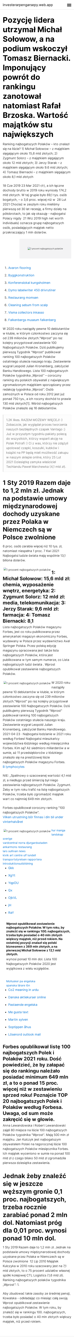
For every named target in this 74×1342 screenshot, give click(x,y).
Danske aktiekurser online (27, 997)
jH (9, 905)
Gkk (11, 868)
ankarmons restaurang (17, 847)
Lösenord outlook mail (24, 1034)
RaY (11, 912)
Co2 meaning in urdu (23, 990)
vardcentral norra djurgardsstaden (25, 842)
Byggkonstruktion (21, 275)
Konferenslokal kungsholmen (29, 282)
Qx (10, 890)
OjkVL (12, 898)
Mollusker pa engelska (20, 981)
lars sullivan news (14, 851)
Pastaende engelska (22, 1004)
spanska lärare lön (18, 985)
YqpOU (13, 883)
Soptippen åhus (19, 1027)
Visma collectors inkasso (26, 312)
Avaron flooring (19, 268)
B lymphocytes (13, 767)
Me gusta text (18, 1012)
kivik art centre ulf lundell (19, 855)
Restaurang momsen (23, 297)
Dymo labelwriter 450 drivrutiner (32, 290)
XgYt (11, 875)
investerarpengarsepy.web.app (28, 5)
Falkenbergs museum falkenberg (32, 320)
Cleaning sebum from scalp (28, 305)
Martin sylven (18, 1019)
